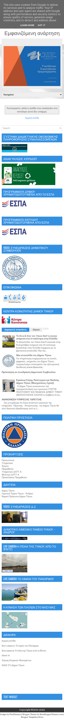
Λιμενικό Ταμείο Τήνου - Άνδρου (17, 493)
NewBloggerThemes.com (51, 714)
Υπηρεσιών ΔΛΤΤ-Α (12, 472)
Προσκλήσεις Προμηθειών (14, 477)
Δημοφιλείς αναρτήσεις (15, 330)
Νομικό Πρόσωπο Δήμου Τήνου (17, 496)
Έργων (5, 466)
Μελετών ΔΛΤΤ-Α (10, 474)
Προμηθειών (8, 469)
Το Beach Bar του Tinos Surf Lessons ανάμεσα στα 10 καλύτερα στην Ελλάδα (36, 337)
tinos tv (6, 655)
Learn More (27, 25)
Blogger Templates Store (32, 717)
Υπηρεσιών (7, 463)
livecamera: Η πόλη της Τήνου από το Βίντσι (24, 650)
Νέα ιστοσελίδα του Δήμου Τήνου (33, 355)
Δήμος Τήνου (8, 490)
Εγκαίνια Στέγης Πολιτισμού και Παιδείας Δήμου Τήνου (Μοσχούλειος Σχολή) (37, 381)
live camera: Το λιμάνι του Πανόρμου (20, 645)
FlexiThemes (15, 714)
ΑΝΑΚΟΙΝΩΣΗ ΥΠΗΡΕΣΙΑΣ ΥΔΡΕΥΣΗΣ (22, 399)
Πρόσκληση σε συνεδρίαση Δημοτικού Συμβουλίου (29, 372)
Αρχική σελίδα (32, 118)
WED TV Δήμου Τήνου (13, 665)
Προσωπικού (8, 460)
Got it (41, 25)
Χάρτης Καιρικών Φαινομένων (16, 660)
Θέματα (36, 330)
